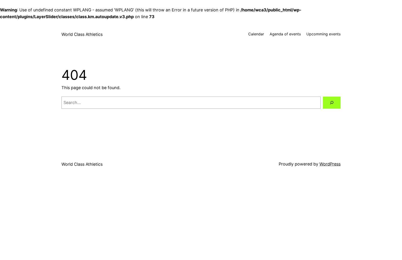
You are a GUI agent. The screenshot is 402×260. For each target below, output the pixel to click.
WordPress (330, 164)
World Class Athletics (82, 34)
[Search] (332, 103)
